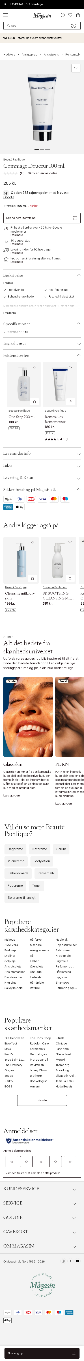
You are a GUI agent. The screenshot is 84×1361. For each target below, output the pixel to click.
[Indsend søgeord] (8, 25)
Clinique (61, 1043)
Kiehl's (8, 1054)
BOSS (8, 1086)
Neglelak (62, 939)
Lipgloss (61, 977)
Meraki (60, 1059)
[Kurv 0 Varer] (78, 15)
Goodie (12, 1217)
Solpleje (10, 961)
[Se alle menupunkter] (5, 15)
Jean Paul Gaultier (67, 1081)
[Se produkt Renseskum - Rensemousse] (60, 384)
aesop (8, 1075)
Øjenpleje (36, 966)
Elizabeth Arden (66, 1075)
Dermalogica (38, 1054)
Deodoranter (13, 977)
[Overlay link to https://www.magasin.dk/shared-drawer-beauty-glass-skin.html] (28, 717)
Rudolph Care (39, 1043)
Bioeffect (10, 1043)
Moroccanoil (39, 1059)
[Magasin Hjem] (42, 16)
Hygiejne (10, 982)
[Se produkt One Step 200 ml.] (24, 384)
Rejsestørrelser (66, 945)
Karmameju (37, 1048)
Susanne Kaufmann (55, 587)
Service (12, 1203)
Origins (9, 1070)
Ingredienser (14, 343)
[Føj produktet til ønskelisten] (75, 68)
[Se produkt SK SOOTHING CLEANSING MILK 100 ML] (58, 560)
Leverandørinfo (17, 454)
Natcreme (39, 849)
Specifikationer (16, 324)
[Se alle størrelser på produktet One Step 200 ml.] (14, 428)
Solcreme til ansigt (22, 897)
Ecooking (62, 1070)
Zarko (8, 1081)
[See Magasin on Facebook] (70, 1261)
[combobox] (42, 26)
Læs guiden (11, 795)
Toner (36, 885)
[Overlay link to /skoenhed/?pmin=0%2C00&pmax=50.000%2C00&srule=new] (42, 38)
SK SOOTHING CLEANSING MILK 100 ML (58, 598)
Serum (61, 849)
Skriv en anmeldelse (42, 173)
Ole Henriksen (14, 1038)
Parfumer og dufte (68, 966)
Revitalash (37, 1065)
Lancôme (62, 1048)
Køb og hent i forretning (21, 218)
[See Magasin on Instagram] (63, 1261)
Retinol (35, 988)
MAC (7, 1048)
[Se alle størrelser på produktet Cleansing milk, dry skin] (10, 610)
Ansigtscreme (39, 950)
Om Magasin (18, 1246)
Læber (34, 961)
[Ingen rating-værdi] (11, 173)
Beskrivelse (13, 276)
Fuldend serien (16, 356)
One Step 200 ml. (22, 417)
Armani (35, 1086)
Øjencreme (16, 861)
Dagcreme (15, 849)
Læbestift (36, 977)
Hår (32, 955)
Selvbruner (63, 950)
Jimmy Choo (38, 1070)
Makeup (9, 939)
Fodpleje (10, 950)
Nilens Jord (63, 1054)
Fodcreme (15, 885)
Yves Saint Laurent (16, 1059)
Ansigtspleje (13, 966)
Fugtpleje (62, 961)
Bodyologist (38, 1081)
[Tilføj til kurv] (34, 401)
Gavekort (15, 1232)
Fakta (7, 466)
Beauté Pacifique (14, 159)
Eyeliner (9, 955)
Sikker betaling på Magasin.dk (29, 490)
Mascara (36, 945)
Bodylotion (42, 861)
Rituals (60, 1038)
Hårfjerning (63, 971)
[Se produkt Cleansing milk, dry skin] (21, 560)
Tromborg (62, 1065)
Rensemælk (46, 873)
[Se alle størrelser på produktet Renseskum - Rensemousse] (50, 433)
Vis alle (42, 1100)
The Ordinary (13, 1065)
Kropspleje (63, 955)
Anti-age (36, 971)
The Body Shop (40, 1038)
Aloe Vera (11, 945)
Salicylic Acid (13, 988)
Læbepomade (18, 873)
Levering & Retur (18, 478)
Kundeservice (21, 1189)
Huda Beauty (64, 1086)
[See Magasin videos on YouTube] (78, 1261)
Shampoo (62, 982)
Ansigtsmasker (14, 971)
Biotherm (36, 1075)
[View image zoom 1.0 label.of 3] (42, 107)
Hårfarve (36, 939)
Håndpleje (37, 982)
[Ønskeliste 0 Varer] (70, 15)
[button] (62, 15)
